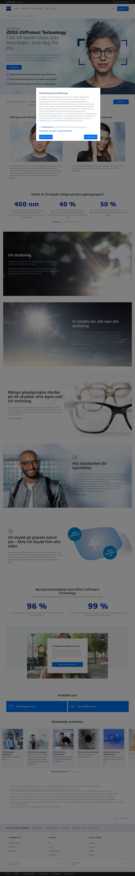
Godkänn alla (91, 137)
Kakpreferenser (46, 137)
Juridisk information (65, 131)
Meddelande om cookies (48, 131)
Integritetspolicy (48, 127)
